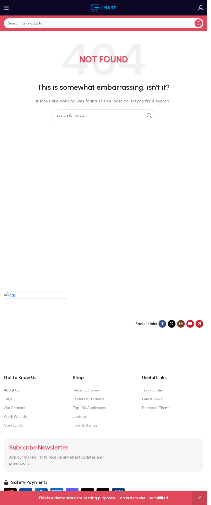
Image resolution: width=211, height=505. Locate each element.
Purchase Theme (156, 408)
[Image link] (36, 323)
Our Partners (14, 408)
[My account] (201, 8)
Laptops (80, 416)
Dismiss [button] (199, 498)
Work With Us (15, 416)
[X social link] (171, 324)
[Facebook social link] (162, 324)
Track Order (152, 390)
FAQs (8, 399)
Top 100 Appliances (89, 408)
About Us (11, 390)
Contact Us (13, 425)
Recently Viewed (87, 390)
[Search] (198, 23)
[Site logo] (104, 7)
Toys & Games (85, 425)
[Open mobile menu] (6, 8)
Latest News (152, 399)
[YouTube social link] (190, 324)
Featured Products (88, 399)
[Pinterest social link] (199, 324)
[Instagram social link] (181, 324)
